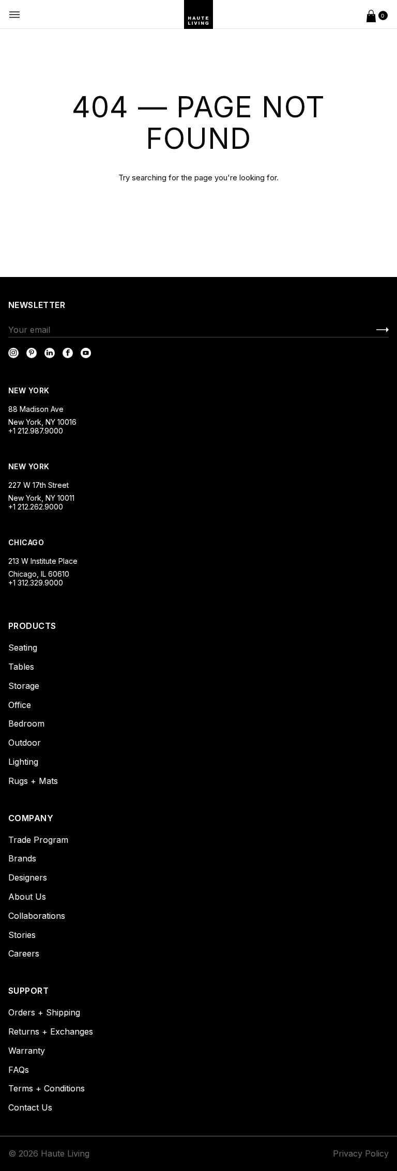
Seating (22, 647)
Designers (27, 877)
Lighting (23, 762)
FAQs (18, 1070)
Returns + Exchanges (50, 1031)
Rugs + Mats (33, 781)
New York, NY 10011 (41, 498)
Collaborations (36, 916)
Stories (22, 935)
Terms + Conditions (46, 1088)
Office (19, 705)
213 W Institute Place (43, 561)
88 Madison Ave (36, 409)
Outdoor (24, 742)
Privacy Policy (361, 1153)
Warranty (26, 1050)
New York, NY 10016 (42, 422)
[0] (371, 14)
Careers (23, 953)
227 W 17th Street (38, 485)
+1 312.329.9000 (35, 582)
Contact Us (30, 1107)
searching (149, 177)
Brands (22, 858)
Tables (21, 666)
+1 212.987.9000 (35, 430)
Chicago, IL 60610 (38, 573)
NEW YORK (30, 390)
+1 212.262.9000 (35, 506)
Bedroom (26, 723)
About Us (27, 896)
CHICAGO (26, 542)
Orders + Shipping (44, 1012)
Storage (23, 686)
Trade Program (38, 840)
